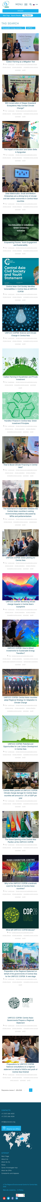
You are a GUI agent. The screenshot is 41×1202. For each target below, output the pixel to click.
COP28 (29, 28)
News (3, 1165)
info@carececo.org (8, 1122)
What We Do (5, 1162)
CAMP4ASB (18, 70)
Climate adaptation (17, 67)
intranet (20, 11)
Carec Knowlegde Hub (9, 1168)
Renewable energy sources (12, 28)
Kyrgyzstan (11, 155)
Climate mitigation (17, 206)
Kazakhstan (11, 382)
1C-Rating (20, 1190)
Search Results (16, 15)
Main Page (6, 15)
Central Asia (11, 64)
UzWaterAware (33, 522)
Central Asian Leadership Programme (12, 661)
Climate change (7, 67)
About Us (4, 1159)
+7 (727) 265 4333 (7, 1114)
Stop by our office (13, 1129)
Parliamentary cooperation (31, 661)
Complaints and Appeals (10, 1173)
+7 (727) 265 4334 (7, 1116)
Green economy (14, 1080)
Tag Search (27, 15)
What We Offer (6, 1170)
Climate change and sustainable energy (26, 64)
